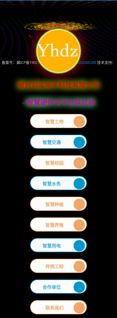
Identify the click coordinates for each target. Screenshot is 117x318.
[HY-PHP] (34, 10)
